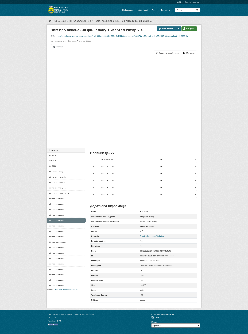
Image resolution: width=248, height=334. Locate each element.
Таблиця (59, 46)
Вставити (190, 52)
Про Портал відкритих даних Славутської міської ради (71, 314)
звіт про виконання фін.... (137, 20)
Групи (154, 10)
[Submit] (197, 10)
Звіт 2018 (52, 155)
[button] (178, 28)
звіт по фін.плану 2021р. (59, 193)
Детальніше (165, 10)
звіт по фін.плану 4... (57, 187)
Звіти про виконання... (108, 20)
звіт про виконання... (57, 198)
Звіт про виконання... (57, 242)
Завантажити (167, 28)
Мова (153, 322)
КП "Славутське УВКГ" (81, 20)
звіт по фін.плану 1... (57, 171)
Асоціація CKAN (54, 321)
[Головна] (50, 20)
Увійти (180, 2)
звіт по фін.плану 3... (57, 182)
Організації (143, 10)
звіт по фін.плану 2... (57, 177)
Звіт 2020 (52, 166)
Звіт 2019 (52, 160)
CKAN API (52, 317)
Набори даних (128, 10)
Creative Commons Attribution (66, 289)
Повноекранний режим (169, 52)
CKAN (155, 317)
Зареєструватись (192, 2)
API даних (190, 28)
